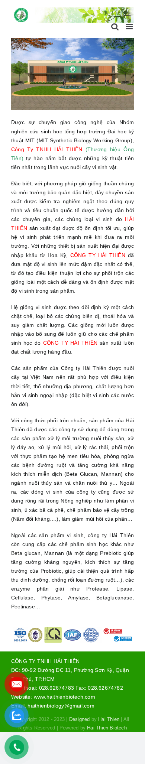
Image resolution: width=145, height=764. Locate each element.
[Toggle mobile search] (115, 26)
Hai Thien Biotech (107, 728)
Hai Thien (108, 719)
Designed (79, 719)
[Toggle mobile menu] (130, 26)
